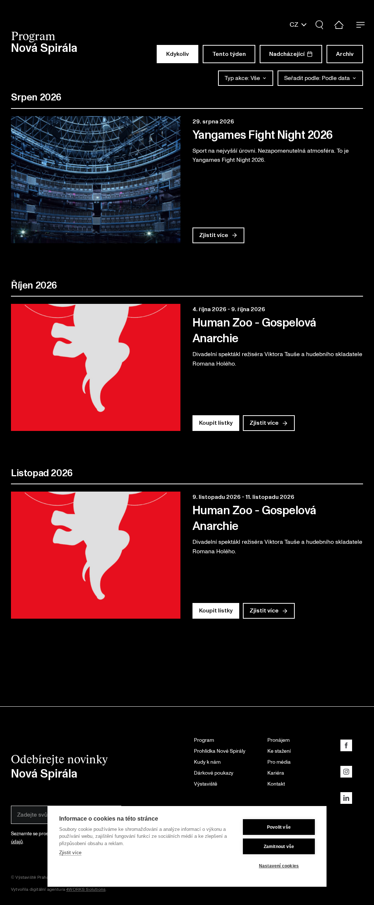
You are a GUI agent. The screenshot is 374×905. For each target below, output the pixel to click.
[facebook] (346, 745)
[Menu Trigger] (360, 25)
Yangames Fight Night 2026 (262, 135)
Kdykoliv (177, 54)
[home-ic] (339, 23)
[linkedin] (346, 798)
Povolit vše (279, 827)
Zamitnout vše (279, 846)
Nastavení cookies (279, 865)
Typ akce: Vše (242, 78)
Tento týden (229, 54)
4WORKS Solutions (86, 889)
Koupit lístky (216, 423)
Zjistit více (70, 852)
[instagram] (346, 772)
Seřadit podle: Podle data (317, 78)
